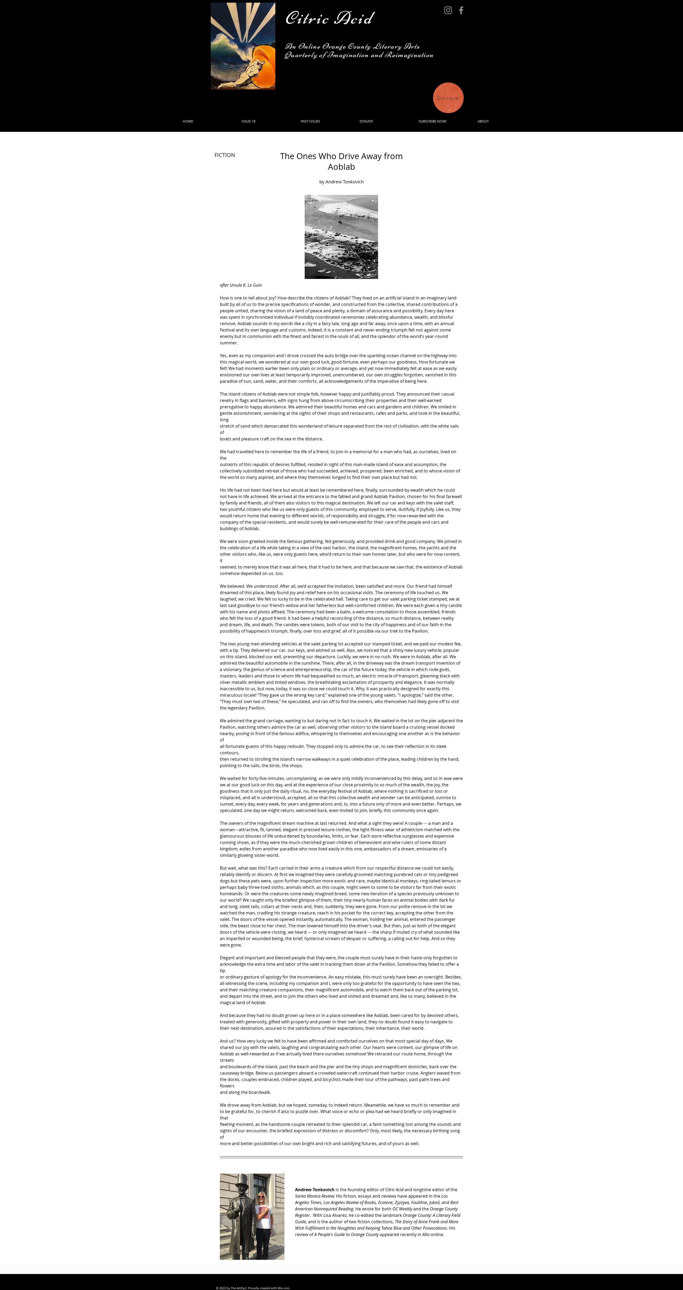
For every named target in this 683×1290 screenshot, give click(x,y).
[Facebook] (461, 10)
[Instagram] (448, 10)
